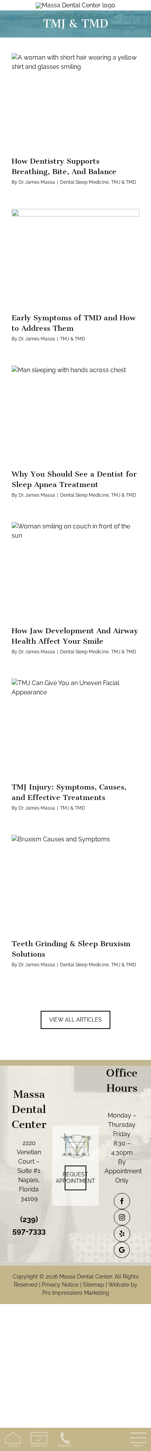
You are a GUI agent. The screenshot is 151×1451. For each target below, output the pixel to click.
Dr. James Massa (37, 182)
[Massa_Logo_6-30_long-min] (75, 5)
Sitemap (93, 1285)
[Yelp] (122, 1233)
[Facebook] (122, 1201)
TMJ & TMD (123, 182)
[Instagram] (122, 1217)
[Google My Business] (122, 1250)
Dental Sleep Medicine (84, 182)
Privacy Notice (60, 1285)
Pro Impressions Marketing (75, 1293)
